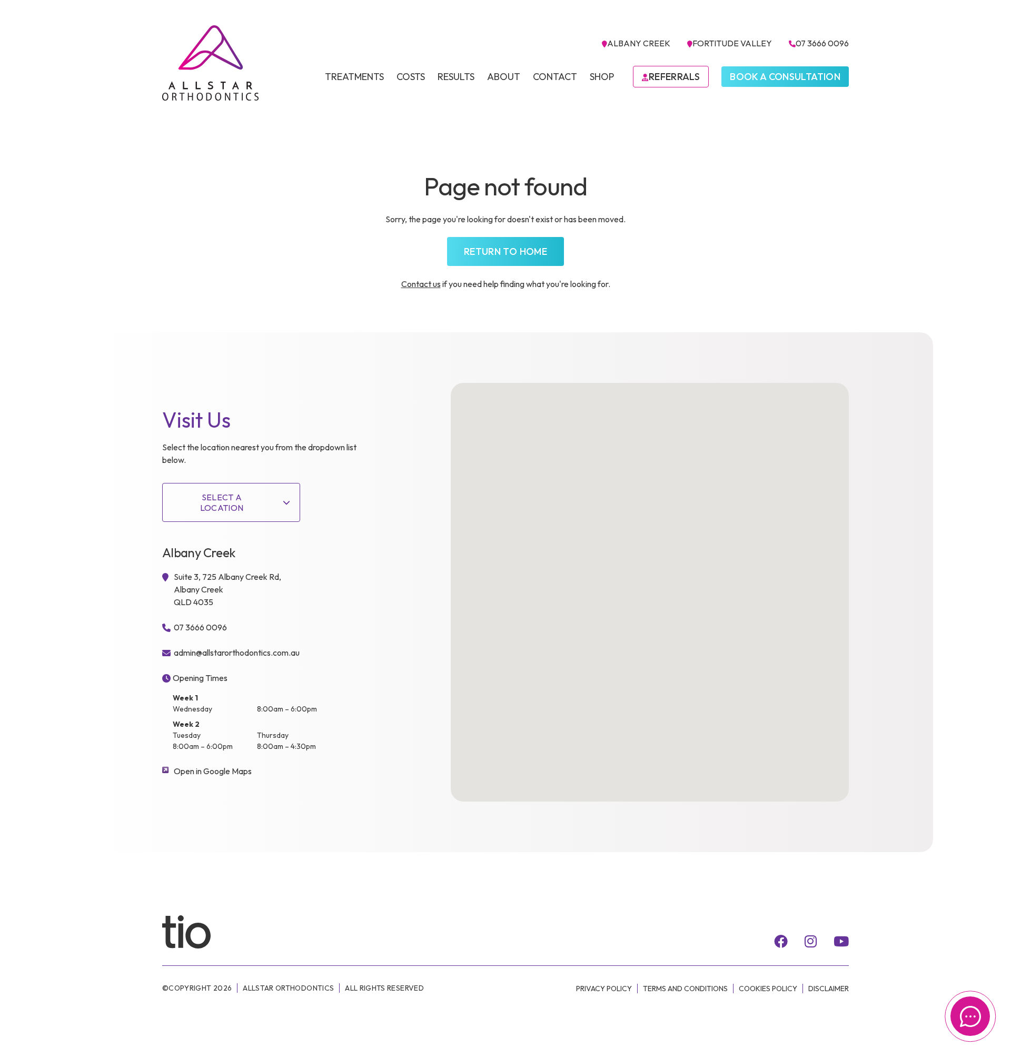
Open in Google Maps (213, 771)
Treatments (354, 77)
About (503, 77)
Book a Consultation (785, 77)
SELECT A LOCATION (222, 502)
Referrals (674, 77)
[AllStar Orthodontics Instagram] (811, 941)
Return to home (505, 251)
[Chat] (970, 1016)
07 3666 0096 (822, 43)
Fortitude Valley (732, 43)
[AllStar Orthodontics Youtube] (841, 941)
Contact (555, 77)
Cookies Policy (768, 988)
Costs (411, 77)
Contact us (421, 284)
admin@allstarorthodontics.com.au (237, 652)
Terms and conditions (685, 988)
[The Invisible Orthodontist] (199, 931)
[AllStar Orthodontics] (210, 63)
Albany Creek (638, 43)
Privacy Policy (604, 988)
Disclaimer (828, 988)
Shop (602, 77)
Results (456, 77)
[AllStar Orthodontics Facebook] (781, 941)
